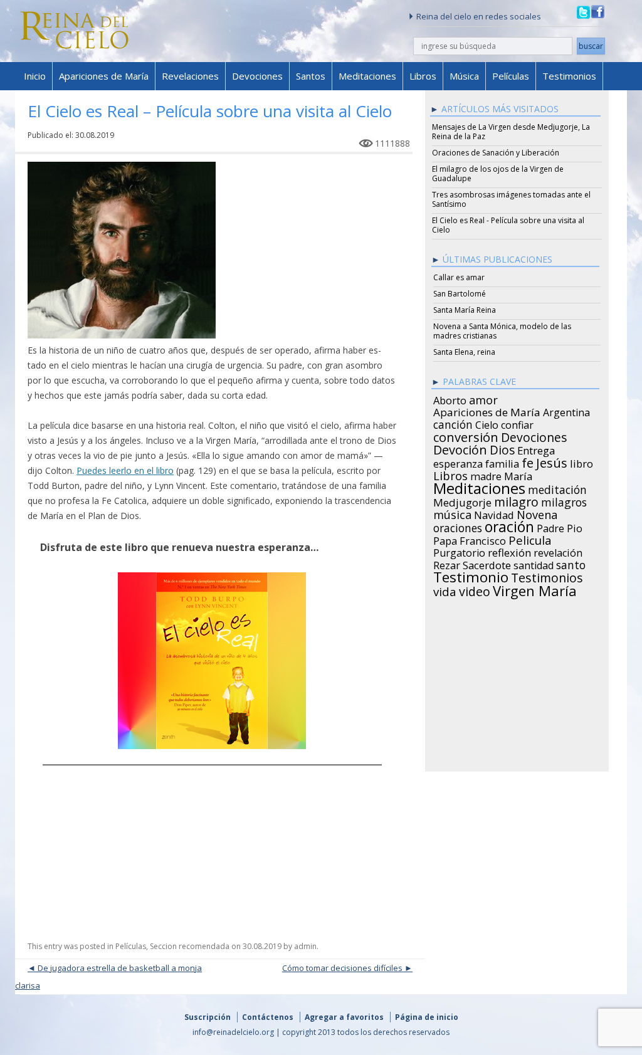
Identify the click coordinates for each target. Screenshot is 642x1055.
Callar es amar (459, 277)
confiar (517, 423)
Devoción (460, 448)
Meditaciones (367, 76)
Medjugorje (462, 501)
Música (464, 76)
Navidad (494, 513)
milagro (516, 500)
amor (483, 398)
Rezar (446, 564)
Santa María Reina (464, 310)
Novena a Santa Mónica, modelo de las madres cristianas (502, 331)
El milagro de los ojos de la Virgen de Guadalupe (498, 174)
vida (444, 590)
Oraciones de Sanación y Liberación (495, 152)
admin (305, 946)
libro (581, 462)
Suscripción (207, 1017)
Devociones (257, 76)
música (452, 513)
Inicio (35, 76)
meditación (557, 488)
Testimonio (470, 575)
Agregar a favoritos (344, 1017)
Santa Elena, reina (464, 352)
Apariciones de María (104, 76)
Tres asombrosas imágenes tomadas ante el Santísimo (511, 199)
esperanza (458, 462)
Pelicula (530, 538)
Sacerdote (487, 564)
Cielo (486, 423)
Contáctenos (267, 1017)
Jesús (551, 461)
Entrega (536, 449)
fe (528, 461)
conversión (465, 435)
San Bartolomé (459, 293)
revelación (558, 551)
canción (453, 422)
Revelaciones (190, 76)
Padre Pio (559, 527)
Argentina (566, 411)
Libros (422, 76)
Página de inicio (426, 1017)
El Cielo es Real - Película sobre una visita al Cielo (508, 225)
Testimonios (569, 76)
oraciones (457, 526)
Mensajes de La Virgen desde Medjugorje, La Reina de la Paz (511, 132)
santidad (533, 564)
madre (486, 475)
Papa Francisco (469, 539)
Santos (310, 76)
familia (502, 462)
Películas (510, 76)
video (474, 590)
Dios (502, 448)
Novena (537, 513)
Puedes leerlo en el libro (125, 470)
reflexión (509, 551)
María (518, 475)
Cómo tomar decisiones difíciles (342, 968)
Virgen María (535, 589)
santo (571, 563)
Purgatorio (459, 551)
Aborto (449, 399)
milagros (564, 500)
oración (509, 525)
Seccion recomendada (189, 946)
